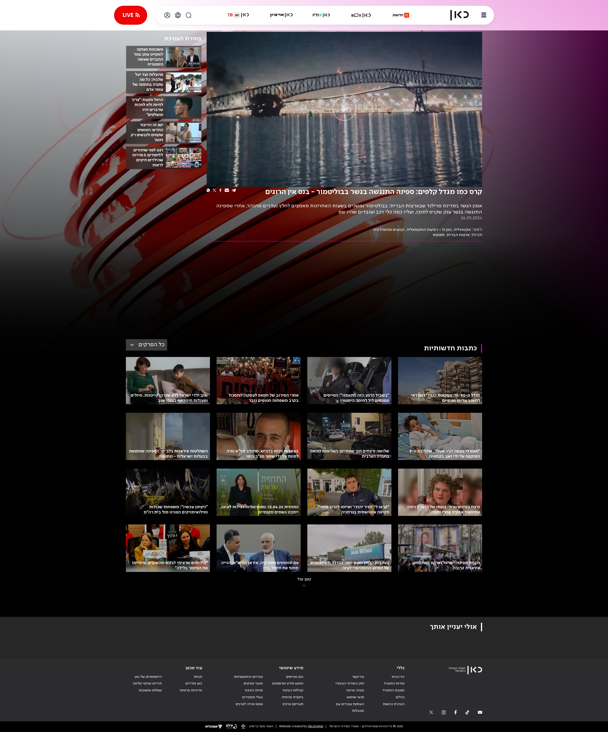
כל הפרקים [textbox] (151, 345)
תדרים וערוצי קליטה (147, 683)
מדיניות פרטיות (191, 690)
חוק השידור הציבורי (349, 683)
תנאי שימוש (355, 697)
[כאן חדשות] (401, 15)
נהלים (400, 697)
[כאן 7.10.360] (238, 15)
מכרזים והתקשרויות (248, 677)
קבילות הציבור (292, 690)
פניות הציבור (253, 690)
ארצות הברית (458, 235)
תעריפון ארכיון (293, 704)
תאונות (439, 235)
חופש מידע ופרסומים (287, 683)
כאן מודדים (193, 683)
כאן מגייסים (294, 677)
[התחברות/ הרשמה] (167, 15)
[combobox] (146, 345)
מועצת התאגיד (393, 690)
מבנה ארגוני (355, 690)
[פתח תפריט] (483, 15)
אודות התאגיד (393, 683)
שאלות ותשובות (150, 690)
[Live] (130, 15)
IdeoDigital (315, 726)
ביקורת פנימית (292, 697)
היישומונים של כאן (148, 677)
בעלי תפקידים (252, 697)
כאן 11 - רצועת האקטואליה (428, 230)
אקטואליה (462, 230)
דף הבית (398, 677)
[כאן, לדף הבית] (455, 15)
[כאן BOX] (361, 15)
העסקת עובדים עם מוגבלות (350, 707)
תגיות (198, 677)
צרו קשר (358, 677)
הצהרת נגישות (393, 704)
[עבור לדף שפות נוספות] (178, 15)
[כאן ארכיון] (281, 15)
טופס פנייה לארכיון (249, 704)
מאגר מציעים (253, 683)
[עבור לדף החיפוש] (188, 15)
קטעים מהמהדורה (388, 230)
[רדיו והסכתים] (321, 15)
